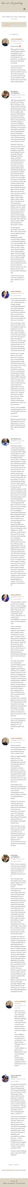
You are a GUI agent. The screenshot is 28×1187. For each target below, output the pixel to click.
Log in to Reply (17, 43)
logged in (11, 1170)
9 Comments (14, 19)
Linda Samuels (16, 291)
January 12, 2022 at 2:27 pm (18, 1079)
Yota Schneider (16, 39)
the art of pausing (12, 3)
